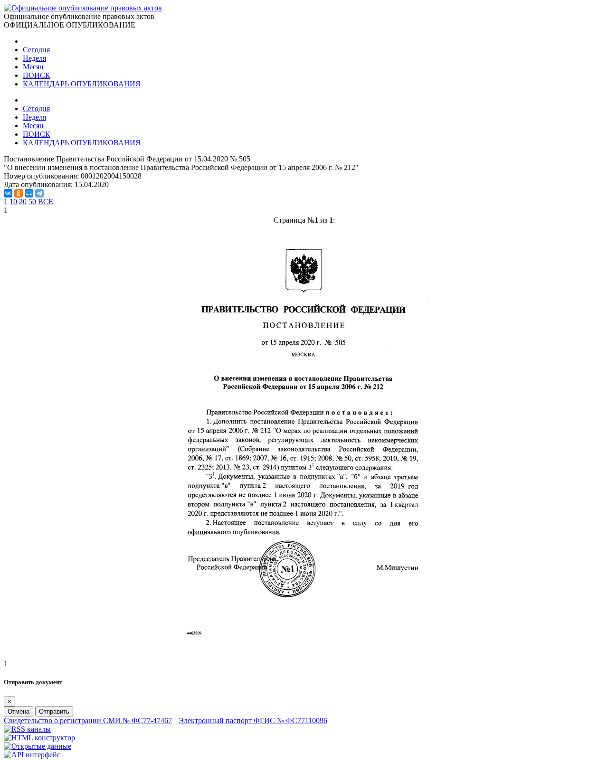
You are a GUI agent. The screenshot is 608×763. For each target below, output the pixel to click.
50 (32, 202)
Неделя (34, 58)
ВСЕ (45, 202)
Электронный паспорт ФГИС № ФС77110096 (253, 720)
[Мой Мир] (29, 193)
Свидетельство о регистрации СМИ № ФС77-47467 (88, 720)
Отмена (18, 711)
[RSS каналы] (27, 729)
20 (23, 202)
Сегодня (36, 50)
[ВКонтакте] (8, 193)
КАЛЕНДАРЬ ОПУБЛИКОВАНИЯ (82, 84)
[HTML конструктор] (39, 738)
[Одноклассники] (18, 193)
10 (13, 202)
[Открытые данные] (37, 746)
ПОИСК (36, 75)
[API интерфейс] (32, 755)
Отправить (54, 711)
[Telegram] (39, 193)
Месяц (33, 67)
